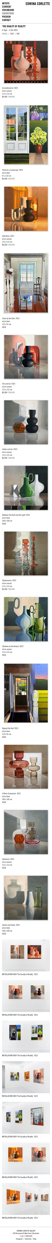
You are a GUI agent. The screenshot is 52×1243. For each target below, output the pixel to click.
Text (12, 34)
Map (34, 1239)
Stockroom (8, 10)
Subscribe (28, 1239)
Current (6, 6)
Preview (6, 16)
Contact (6, 20)
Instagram (19, 1239)
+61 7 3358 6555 (26, 1236)
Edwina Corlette (38, 3)
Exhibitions (8, 13)
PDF (18, 34)
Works (4, 34)
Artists (5, 3)
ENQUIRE (11, 96)
